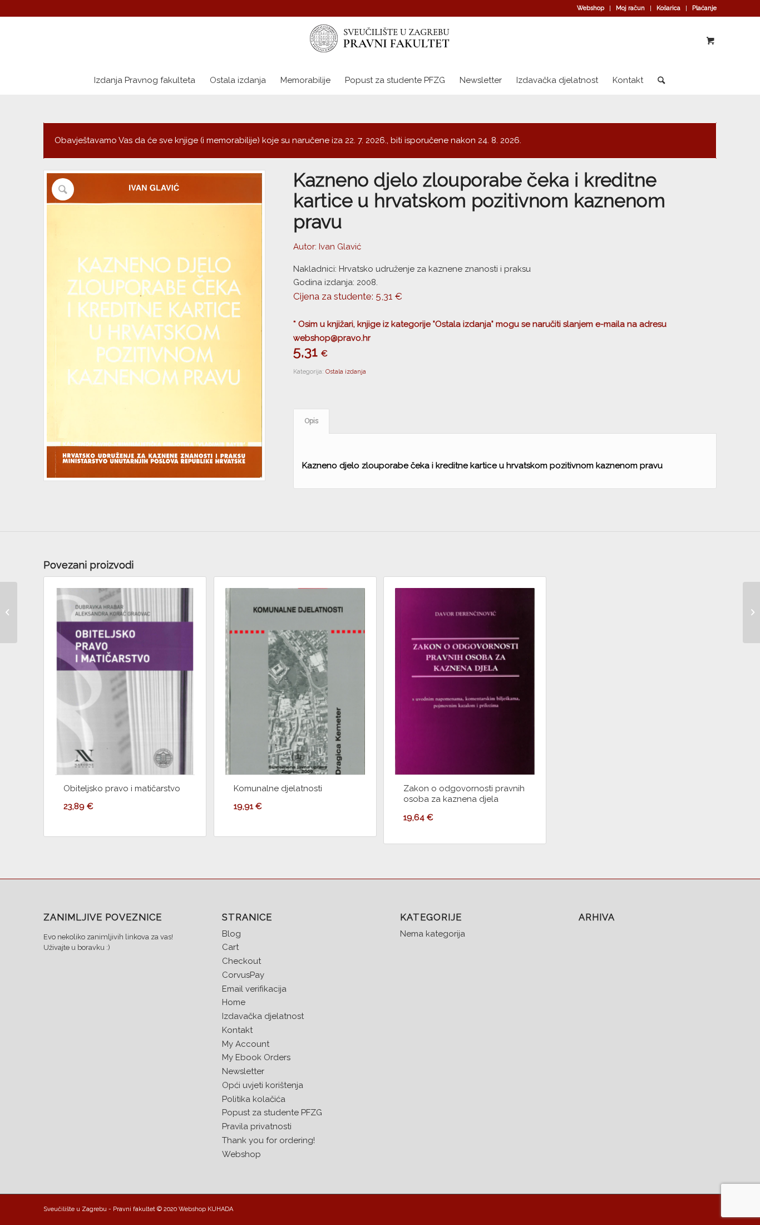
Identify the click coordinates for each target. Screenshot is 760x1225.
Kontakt (237, 1030)
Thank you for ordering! (268, 1140)
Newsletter (243, 1071)
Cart (230, 947)
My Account (245, 1044)
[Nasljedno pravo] (8, 612)
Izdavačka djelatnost (263, 1016)
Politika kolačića (253, 1099)
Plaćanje (704, 8)
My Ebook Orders (256, 1057)
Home (233, 1002)
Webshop (590, 8)
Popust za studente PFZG (272, 1113)
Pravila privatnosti (257, 1126)
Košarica (668, 8)
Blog (231, 934)
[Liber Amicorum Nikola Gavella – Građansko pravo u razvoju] (751, 612)
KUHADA (220, 1209)
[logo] (380, 41)
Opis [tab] (311, 420)
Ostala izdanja (345, 371)
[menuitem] (590, 8)
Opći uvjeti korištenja (262, 1085)
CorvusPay (243, 975)
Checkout (241, 961)
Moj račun (630, 8)
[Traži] (657, 80)
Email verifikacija (254, 989)
